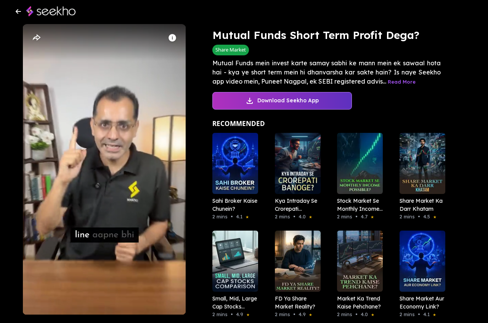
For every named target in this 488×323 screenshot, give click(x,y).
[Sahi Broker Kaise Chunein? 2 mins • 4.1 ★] (233, 163)
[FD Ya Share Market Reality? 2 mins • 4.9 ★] (295, 261)
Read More (402, 82)
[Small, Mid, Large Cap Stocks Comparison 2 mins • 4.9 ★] (233, 261)
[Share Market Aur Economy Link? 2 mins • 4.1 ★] (420, 261)
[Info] (172, 37)
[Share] (36, 37)
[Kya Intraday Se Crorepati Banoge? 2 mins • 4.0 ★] (295, 163)
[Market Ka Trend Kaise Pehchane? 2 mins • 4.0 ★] (357, 261)
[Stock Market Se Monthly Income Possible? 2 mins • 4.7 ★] (357, 163)
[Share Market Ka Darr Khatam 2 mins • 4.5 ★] (420, 163)
